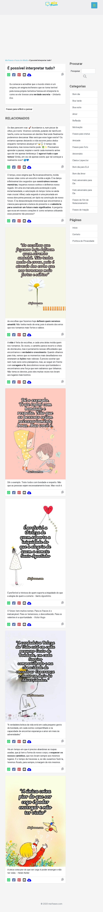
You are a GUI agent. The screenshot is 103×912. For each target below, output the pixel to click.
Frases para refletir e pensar (19, 109)
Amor (74, 114)
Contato (76, 234)
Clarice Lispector (80, 160)
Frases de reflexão (21, 60)
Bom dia (76, 94)
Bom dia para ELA (80, 167)
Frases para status (81, 134)
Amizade (76, 140)
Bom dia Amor (78, 173)
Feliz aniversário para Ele (82, 182)
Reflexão (76, 120)
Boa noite (76, 107)
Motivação (77, 127)
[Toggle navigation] (94, 5)
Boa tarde (77, 101)
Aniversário (77, 153)
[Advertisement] (51, 37)
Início (75, 227)
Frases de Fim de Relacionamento (80, 201)
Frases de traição (80, 210)
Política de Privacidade (83, 241)
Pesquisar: (75, 71)
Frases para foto (80, 147)
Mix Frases (9, 60)
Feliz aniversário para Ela (82, 192)
